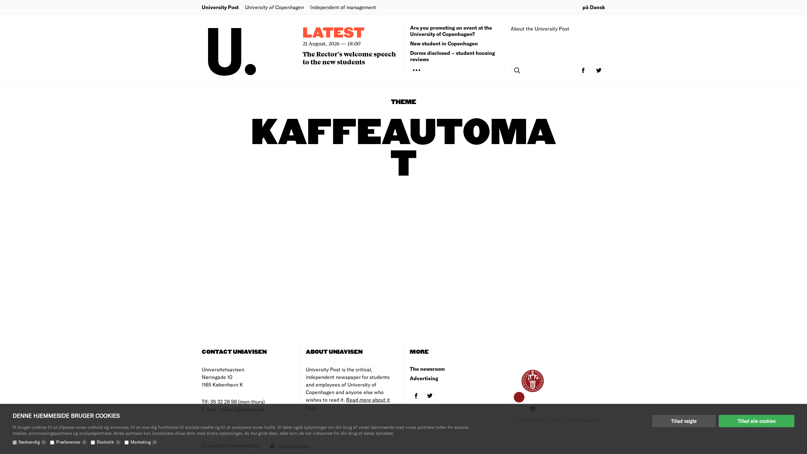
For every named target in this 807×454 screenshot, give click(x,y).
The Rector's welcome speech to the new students (349, 57)
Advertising (424, 378)
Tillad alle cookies (756, 421)
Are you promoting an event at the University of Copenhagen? (451, 31)
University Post (220, 7)
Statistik (108, 442)
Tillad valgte (684, 421)
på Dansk (594, 7)
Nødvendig (31, 442)
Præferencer (70, 442)
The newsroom (427, 369)
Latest (333, 33)
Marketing (143, 442)
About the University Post (540, 29)
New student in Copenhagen (444, 43)
